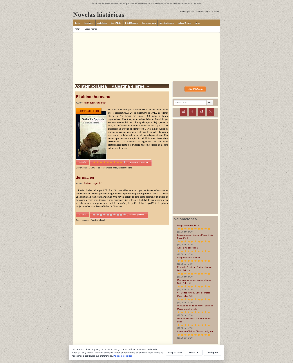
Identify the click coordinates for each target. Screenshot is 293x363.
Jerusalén (85, 177)
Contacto (215, 12)
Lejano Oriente (184, 23)
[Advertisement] (146, 53)
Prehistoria (89, 23)
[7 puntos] (114, 162)
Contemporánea (149, 23)
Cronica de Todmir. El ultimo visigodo (195, 331)
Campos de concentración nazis (103, 168)
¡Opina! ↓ (82, 162)
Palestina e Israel (125, 168)
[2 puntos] (97, 162)
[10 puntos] (124, 162)
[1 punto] (94, 162)
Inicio (77, 23)
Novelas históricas (98, 14)
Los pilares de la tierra (188, 225)
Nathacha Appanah (95, 102)
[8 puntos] (117, 162)
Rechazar (194, 352)
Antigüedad (102, 23)
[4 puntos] (104, 162)
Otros (197, 23)
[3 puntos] (101, 162)
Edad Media (116, 23)
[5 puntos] (107, 162)
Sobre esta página (203, 12)
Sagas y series (91, 29)
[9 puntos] (121, 162)
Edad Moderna (131, 23)
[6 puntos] (111, 162)
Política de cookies (122, 355)
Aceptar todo (175, 352)
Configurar (212, 352)
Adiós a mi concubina (187, 248)
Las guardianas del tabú (189, 257)
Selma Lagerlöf (92, 183)
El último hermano (93, 96)
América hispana (166, 23)
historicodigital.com (187, 12)
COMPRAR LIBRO (89, 111)
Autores (78, 29)
